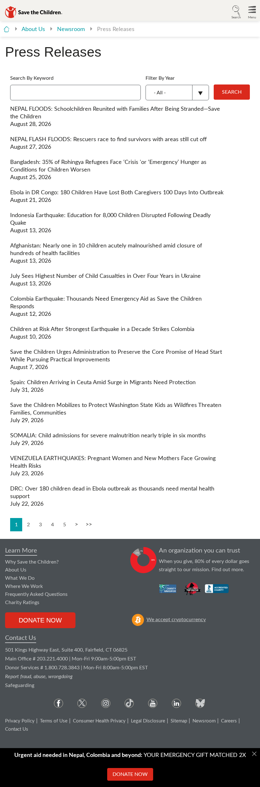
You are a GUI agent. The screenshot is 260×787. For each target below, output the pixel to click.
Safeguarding (19, 685)
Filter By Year (160, 78)
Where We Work (24, 586)
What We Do (20, 578)
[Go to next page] (76, 524)
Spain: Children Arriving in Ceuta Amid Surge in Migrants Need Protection (103, 382)
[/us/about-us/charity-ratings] (168, 589)
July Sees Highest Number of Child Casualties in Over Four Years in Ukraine (105, 276)
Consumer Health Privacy (99, 721)
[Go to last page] (88, 524)
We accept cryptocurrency (176, 619)
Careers (229, 721)
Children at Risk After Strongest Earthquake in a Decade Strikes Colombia (102, 329)
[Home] (6, 29)
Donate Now (40, 620)
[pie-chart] (143, 560)
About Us (34, 29)
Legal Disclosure (148, 721)
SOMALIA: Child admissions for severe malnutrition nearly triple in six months (108, 436)
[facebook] (58, 703)
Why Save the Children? (32, 562)
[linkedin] (176, 703)
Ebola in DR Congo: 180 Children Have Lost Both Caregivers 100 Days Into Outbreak (117, 193)
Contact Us (20, 638)
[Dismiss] (254, 754)
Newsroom (72, 29)
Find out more (227, 569)
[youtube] (152, 703)
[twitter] (82, 703)
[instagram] (105, 703)
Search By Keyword (32, 78)
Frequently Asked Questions (36, 594)
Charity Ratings (22, 602)
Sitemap (179, 721)
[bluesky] (200, 703)
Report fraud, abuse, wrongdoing (39, 676)
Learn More (21, 550)
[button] (236, 11)
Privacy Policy (20, 721)
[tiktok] (129, 703)
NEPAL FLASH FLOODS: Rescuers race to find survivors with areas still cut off (108, 139)
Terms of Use (54, 721)
